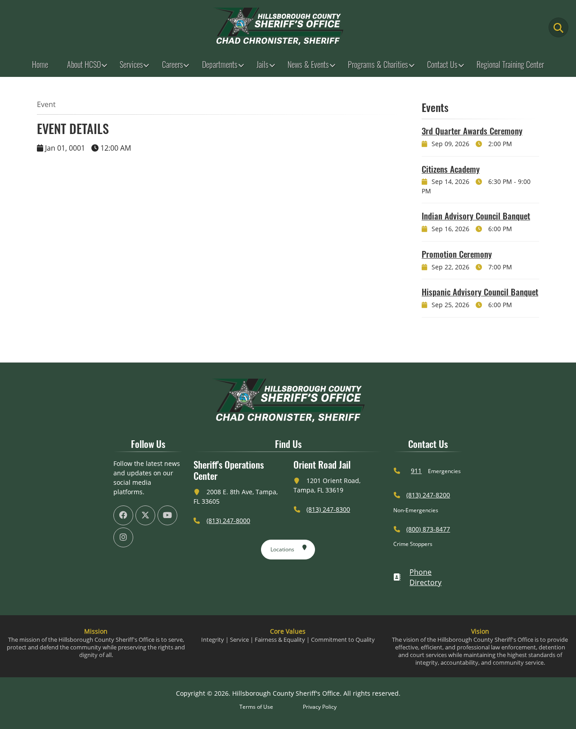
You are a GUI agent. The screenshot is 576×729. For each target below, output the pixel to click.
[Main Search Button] (558, 27)
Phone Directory (425, 577)
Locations (282, 549)
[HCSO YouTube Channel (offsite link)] (167, 515)
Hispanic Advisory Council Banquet (480, 291)
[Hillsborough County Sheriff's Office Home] (288, 400)
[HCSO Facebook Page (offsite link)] (123, 515)
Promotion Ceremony (457, 253)
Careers (172, 64)
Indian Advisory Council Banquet (476, 215)
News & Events (308, 64)
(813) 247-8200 (428, 495)
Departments (220, 64)
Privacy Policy (320, 707)
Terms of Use (256, 707)
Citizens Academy (451, 168)
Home (40, 64)
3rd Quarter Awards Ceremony (472, 130)
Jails (262, 64)
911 (416, 470)
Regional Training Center (510, 64)
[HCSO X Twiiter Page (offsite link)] (145, 515)
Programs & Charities (378, 64)
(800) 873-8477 (428, 529)
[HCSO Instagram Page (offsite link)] (123, 537)
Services (131, 64)
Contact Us (442, 64)
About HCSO (84, 64)
